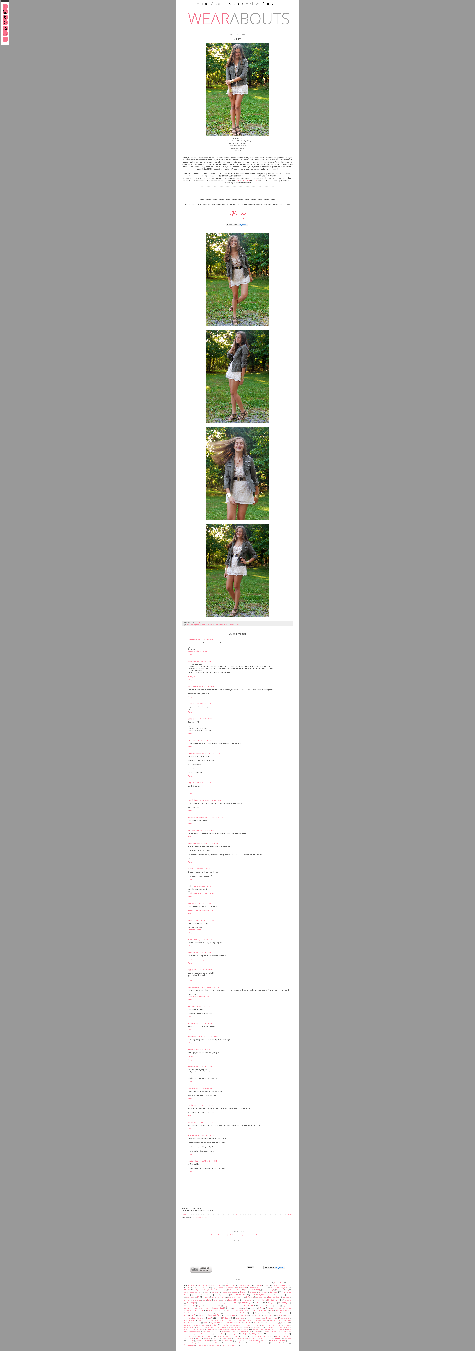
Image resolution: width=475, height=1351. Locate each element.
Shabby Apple (206, 1331)
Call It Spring (255, 1290)
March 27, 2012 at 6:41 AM (211, 800)
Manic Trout (260, 1318)
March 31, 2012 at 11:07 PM (204, 1135)
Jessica (190, 1088)
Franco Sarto (287, 1300)
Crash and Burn (206, 1295)
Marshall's (203, 1320)
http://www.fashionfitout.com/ (198, 996)
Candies (201, 1292)
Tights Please (206, 1338)
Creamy (190, 1057)
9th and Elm (205, 1283)
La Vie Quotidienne (194, 753)
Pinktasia (199, 1327)
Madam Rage (239, 1318)
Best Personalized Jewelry (279, 1288)
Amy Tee (191, 1135)
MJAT (249, 1320)
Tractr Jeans (287, 1338)
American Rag (191, 625)
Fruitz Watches (215, 1303)
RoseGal (255, 1329)
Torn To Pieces (274, 1338)
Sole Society (218, 1334)
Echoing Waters (273, 1297)
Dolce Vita (206, 1297)
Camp (287, 1290)
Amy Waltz (258, 1285)
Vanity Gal (239, 1341)
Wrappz (287, 1343)
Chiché (235, 1292)
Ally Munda (192, 687)
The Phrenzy (267, 1336)
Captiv (207, 1292)
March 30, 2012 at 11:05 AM (203, 1088)
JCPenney (188, 1310)
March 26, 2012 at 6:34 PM (202, 661)
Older (185, 1214)
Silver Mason (256, 1331)
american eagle (215, 1285)
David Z (270, 1295)
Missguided (242, 1320)
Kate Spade (234, 1310)
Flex (263, 1300)
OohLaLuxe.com (237, 1325)
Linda (190, 661)
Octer (203, 1325)
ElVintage (187, 1300)
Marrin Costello (189, 1320)
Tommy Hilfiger (227, 1338)
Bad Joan (191, 719)
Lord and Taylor (215, 1315)
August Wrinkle (218, 1288)
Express (224, 1300)
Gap (234, 1303)
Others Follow (247, 1325)
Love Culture (230, 1315)
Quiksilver (253, 1327)
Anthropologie (285, 1285)
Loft (193, 1315)
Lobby (186, 1315)
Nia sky (190, 1105)
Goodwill (206, 1306)
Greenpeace (226, 1306)
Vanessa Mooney (227, 1341)
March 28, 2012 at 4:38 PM (203, 970)
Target (245, 1336)
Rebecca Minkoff (283, 1327)
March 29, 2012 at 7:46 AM (202, 1023)
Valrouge (216, 1341)
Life (255, 1313)
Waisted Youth (204, 1343)
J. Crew (261, 1308)
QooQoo (245, 1327)
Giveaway (283, 1303)
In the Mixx (237, 1308)
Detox (289, 1295)
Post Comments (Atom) (200, 1218)
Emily (190, 1049)
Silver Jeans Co (246, 1331)
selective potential (195, 1331)
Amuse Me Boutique (245, 1285)
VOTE (237, 180)
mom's (281, 1320)
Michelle (191, 970)
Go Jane (199, 1306)
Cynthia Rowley (224, 1295)
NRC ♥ (190, 790)
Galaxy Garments (226, 1303)
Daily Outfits (219, 625)
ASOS (189, 1288)
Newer (290, 1214)
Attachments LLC (200, 1287)
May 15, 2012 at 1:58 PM (209, 1161)
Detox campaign (190, 1297)
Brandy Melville (208, 1290)
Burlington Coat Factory (234, 1290)
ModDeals (273, 1320)
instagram (253, 1308)
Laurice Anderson (194, 987)
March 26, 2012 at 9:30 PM (204, 719)
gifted (259, 1302)
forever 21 (273, 1299)
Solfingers (229, 1334)
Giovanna (191, 640)
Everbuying (217, 1300)
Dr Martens (250, 1297)
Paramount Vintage (275, 1325)
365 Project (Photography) (219, 1235)
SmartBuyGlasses (194, 1334)
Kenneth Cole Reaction (259, 1310)
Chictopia (253, 1292)
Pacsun (257, 1325)
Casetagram (215, 1292)
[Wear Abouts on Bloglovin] (237, 226)
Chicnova (243, 1292)
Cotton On (196, 1295)
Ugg (187, 1341)
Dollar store (231, 1297)
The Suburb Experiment (196, 817)
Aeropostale (192, 1285)
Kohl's (186, 1313)
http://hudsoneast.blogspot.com (199, 960)
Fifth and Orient (247, 1300)
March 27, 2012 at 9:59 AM (214, 817)
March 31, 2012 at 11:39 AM (203, 1122)
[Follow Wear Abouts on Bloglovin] (274, 1269)
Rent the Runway (199, 1329)
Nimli (287, 1323)
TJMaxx (237, 625)
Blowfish (187, 1290)
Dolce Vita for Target (219, 1297)
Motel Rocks (197, 1323)
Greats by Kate (216, 1306)
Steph (190, 740)
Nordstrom (187, 1325)
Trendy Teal (192, 677)
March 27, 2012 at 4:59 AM (202, 783)
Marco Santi (285, 1318)
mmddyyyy (257, 1320)
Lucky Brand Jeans (198, 1318)
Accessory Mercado (264, 1283)
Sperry (236, 1334)
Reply (190, 654)
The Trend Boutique (282, 1336)
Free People (191, 1303)
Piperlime (206, 1327)
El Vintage (286, 1297)
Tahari (236, 1336)
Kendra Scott (244, 1310)
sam (189, 1006)
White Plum (227, 1343)
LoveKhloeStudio (243, 1315)
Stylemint (201, 1336)
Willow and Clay (264, 1343)
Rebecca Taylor (188, 1329)
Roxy (261, 1329)
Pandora (263, 1325)
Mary (189, 869)
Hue (229, 1308)
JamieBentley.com (285, 1308)
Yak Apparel (202, 1345)
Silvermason (265, 1331)
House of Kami (217, 1308)
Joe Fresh (219, 1310)
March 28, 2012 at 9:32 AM (205, 920)
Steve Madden (283, 1334)
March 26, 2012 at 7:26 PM (205, 687)
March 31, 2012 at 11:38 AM (203, 1105)
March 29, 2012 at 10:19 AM (201, 1049)
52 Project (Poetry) (236, 1235)
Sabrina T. (191, 920)
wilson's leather (276, 1343)
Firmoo (257, 1300)
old (207, 1325)
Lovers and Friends (256, 1315)
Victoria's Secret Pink (277, 1341)
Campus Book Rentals (190, 1292)
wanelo (212, 1343)
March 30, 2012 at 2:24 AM (202, 1067)
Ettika (209, 1300)
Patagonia (286, 1325)
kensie (272, 1310)
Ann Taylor (275, 1285)
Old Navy (214, 1325)
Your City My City (213, 1345)
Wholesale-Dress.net (238, 1343)
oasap (196, 1325)
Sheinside (215, 1331)
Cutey (215, 1295)
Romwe (246, 1329)
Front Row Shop (204, 1303)
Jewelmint (210, 1310)
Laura (190, 704)
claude (190, 1067)
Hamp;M (226, 625)
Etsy (204, 1300)
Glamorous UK (189, 1306)
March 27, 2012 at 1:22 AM (211, 753)
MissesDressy (233, 1320)
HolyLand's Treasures (191, 1308)
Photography (260, 1235)
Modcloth (265, 1320)
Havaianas (269, 1306)
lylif (218, 1318)
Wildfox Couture (252, 1343)
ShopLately (235, 1331)
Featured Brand (233, 1300)
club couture (263, 1292)
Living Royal (284, 1313)
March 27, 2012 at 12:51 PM (210, 843)
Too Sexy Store (238, 1338)
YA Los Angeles (189, 1345)
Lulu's (210, 1318)
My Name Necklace (233, 1323)
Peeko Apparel (189, 1327)
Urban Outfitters (203, 1341)
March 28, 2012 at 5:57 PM (210, 987)
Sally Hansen (280, 1329)
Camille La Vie (280, 1290)
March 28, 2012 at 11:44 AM (202, 940)
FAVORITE (246, 180)
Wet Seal (218, 1343)
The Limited (256, 1336)
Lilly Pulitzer (263, 1313)
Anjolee (267, 1285)
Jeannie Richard (198, 1310)
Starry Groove (256, 1334)
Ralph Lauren (270, 1327)
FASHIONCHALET (194, 843)
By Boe (245, 1290)
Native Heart (257, 1323)
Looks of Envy (202, 1315)
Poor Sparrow (221, 1327)
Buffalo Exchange (220, 1290)
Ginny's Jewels (272, 1303)
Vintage (194, 1343)
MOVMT (205, 1323)
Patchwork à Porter (194, 930)
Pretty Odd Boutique (234, 1327)
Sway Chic (228, 1336)
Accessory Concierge (248, 1283)
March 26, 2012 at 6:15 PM (204, 640)
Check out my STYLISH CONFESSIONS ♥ (201, 893)
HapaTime (261, 1306)
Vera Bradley (255, 1341)
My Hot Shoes (216, 1322)
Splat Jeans (245, 1334)
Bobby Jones (198, 1290)
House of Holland (205, 1308)
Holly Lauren (285, 1306)
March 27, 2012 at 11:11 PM (201, 886)
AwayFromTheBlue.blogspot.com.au (201, 910)
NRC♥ (190, 783)
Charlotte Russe (226, 1292)
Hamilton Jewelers (236, 1306)
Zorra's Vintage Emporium (230, 1345)
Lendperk (243, 1313)
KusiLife (196, 1313)
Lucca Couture (269, 1315)
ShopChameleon (225, 1331)
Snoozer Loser (206, 1334)
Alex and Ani (202, 1285)
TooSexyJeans (252, 1338)
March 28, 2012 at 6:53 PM (201, 1006)
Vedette (247, 1341)
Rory (191, 623)
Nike (282, 1323)
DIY (198, 1297)
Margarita (191, 830)
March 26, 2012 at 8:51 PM (202, 704)
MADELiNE (250, 1318)
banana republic (201, 625)
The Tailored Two (194, 1036)
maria (190, 940)
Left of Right (234, 1313)
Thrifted (198, 1338)
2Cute (186, 1283)
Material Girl (215, 1320)
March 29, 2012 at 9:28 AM (210, 1036)
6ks (191, 1283)
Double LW (240, 1297)
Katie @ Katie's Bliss (195, 800)
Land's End (226, 1313)
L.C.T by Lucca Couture (206, 1313)
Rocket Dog (222, 1329)
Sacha (273, 1329)
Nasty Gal (246, 1323)
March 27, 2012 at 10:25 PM (201, 869)
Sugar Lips (210, 1336)
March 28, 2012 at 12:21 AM (201, 903)
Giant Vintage (245, 1303)
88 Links (196, 1283)
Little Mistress (274, 1313)
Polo (212, 1327)
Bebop (252, 1288)
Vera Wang (265, 1341)
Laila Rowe (218, 1313)
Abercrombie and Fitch (219, 1283)
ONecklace (225, 1325)
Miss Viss (223, 1320)
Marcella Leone (271, 1318)
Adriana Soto (278, 1283)
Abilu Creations (234, 1283)
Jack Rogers (272, 1308)
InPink (245, 1308)
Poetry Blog (250, 1235)
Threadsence (188, 1338)
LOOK (255, 180)
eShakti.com (196, 1300)
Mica (189, 903)
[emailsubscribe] (201, 1272)
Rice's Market (210, 1329)
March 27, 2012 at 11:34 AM (205, 830)
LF (250, 1313)
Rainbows (261, 1327)
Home (237, 1214)
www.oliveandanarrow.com (197, 651)
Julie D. (190, 953)
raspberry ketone (194, 1161)
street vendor (189, 1336)
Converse (273, 1292)
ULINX (192, 1341)
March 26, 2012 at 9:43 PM (202, 740)
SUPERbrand (220, 1336)
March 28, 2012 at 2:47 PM (202, 953)
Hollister (277, 1306)
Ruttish (267, 1329)
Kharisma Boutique (282, 1310)
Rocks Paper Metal (234, 1329)
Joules (227, 1310)
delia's (282, 1295)
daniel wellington (257, 1295)
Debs (276, 1295)
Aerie (289, 1283)
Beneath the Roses (262, 1288)
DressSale (259, 1297)
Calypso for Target (268, 1290)
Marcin (190, 1023)
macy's (232, 625)
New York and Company (271, 1323)
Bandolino (211, 625)
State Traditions (271, 1334)
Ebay (265, 1297)
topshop (262, 1338)
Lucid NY (279, 1315)
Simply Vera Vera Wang (278, 1331)
